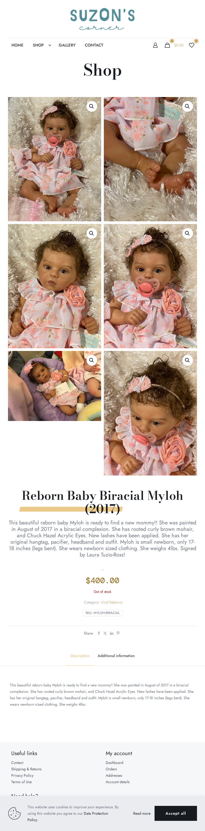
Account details (118, 781)
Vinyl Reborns (112, 602)
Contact (17, 762)
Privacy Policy (22, 775)
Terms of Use (21, 781)
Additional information (116, 655)
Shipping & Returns (26, 769)
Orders (111, 769)
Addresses (114, 775)
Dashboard (114, 762)
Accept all (175, 813)
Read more (142, 813)
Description (80, 655)
